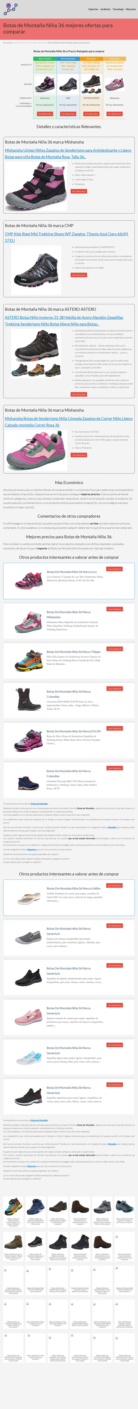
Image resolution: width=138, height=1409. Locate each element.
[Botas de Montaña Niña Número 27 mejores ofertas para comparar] (125, 1207)
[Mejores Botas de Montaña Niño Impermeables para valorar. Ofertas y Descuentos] (13, 1207)
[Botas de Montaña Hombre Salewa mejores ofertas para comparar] (58, 1276)
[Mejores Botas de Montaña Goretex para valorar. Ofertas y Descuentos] (13, 1310)
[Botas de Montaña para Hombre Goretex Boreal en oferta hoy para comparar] (102, 1310)
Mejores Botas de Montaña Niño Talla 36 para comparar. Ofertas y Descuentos (13, 1290)
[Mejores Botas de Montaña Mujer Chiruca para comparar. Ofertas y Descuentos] (125, 1343)
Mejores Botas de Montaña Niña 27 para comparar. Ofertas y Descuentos (102, 1290)
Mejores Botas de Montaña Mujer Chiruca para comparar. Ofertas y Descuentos (124, 1358)
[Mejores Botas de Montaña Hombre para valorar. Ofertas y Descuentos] (36, 1242)
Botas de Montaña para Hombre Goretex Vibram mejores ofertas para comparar (13, 1256)
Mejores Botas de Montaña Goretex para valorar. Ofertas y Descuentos (13, 1324)
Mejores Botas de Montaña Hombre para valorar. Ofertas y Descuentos (35, 1256)
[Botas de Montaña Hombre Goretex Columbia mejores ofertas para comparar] (125, 1310)
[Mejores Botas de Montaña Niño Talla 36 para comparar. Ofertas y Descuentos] (13, 1276)
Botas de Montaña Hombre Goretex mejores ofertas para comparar (80, 1256)
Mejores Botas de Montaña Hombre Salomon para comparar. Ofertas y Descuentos (58, 1256)
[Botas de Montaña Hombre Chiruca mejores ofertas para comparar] (80, 1207)
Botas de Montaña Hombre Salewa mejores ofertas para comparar (58, 1290)
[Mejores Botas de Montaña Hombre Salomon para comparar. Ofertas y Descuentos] (58, 1242)
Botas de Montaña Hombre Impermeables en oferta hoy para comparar (57, 1221)
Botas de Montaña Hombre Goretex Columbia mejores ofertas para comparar (124, 1324)
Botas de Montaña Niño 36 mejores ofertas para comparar (57, 1323)
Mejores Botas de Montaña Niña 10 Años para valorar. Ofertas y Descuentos (80, 1358)
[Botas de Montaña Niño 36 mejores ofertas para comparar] (58, 1310)
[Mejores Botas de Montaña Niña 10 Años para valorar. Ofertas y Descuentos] (80, 1343)
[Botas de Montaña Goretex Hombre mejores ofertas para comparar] (125, 1242)
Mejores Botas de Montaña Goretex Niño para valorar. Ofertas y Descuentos (35, 1221)
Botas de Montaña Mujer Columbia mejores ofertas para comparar (80, 1290)
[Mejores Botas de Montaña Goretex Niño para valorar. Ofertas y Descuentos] (36, 1207)
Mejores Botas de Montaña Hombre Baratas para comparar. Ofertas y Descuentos (102, 1221)
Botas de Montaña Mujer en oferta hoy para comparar (35, 1323)
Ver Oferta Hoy (45, 114)
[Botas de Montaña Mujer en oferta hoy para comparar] (36, 1310)
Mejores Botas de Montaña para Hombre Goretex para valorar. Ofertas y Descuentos (58, 1358)
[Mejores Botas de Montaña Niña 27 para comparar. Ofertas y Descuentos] (102, 1276)
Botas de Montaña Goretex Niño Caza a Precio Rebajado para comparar (102, 1256)
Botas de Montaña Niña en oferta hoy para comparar (35, 1357)
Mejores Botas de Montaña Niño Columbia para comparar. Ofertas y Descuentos (13, 1358)
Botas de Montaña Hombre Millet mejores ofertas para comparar (80, 1323)
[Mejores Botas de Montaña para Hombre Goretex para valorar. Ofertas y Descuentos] (58, 1343)
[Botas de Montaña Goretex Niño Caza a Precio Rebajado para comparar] (102, 1242)
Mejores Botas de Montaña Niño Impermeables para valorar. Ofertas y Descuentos (13, 1222)
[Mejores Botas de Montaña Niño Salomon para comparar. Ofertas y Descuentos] (102, 1343)
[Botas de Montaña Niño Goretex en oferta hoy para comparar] (125, 1276)
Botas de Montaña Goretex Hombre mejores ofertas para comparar (124, 1256)
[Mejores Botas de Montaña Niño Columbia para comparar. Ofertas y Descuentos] (13, 1343)
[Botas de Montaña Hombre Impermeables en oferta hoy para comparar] (58, 1207)
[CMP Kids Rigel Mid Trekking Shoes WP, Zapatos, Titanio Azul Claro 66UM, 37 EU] (68, 84)
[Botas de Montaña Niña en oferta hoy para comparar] (36, 1343)
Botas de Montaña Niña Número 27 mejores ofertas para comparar (124, 1220)
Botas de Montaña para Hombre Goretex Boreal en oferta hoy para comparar (102, 1324)
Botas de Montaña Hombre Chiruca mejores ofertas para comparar (80, 1221)
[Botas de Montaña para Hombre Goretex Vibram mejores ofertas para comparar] (13, 1242)
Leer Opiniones (114, 569)
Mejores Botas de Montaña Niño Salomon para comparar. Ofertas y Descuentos (102, 1358)
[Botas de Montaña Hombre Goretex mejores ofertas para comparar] (80, 1242)
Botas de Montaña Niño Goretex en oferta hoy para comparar (124, 1290)
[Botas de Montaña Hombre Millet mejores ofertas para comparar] (80, 1310)
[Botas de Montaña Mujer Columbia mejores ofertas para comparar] (80, 1276)
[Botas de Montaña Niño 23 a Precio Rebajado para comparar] (36, 1276)
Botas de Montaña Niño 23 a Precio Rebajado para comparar (35, 1290)
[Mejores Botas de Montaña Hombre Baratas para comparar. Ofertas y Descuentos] (102, 1207)
